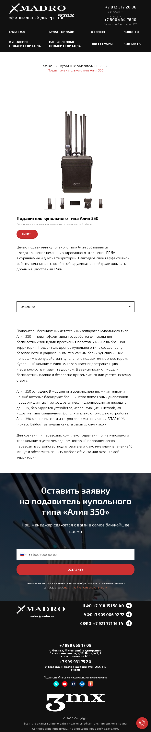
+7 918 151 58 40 (108, 605)
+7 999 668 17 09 (75, 645)
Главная (46, 66)
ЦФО (87, 605)
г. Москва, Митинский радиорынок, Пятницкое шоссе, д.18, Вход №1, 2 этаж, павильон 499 (75, 653)
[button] (27, 234)
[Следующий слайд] (125, 152)
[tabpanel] (75, 398)
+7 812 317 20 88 (120, 7)
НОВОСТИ (131, 32)
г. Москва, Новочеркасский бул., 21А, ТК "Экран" (75, 668)
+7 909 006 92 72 (108, 614)
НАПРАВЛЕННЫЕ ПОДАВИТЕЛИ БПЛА (65, 44)
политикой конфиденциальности (85, 587)
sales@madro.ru (42, 616)
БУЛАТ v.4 (17, 32)
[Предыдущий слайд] (26, 152)
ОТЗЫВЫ (98, 32)
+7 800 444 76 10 (120, 19)
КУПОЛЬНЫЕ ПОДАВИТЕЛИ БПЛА (25, 44)
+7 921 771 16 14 (108, 623)
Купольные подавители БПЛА (81, 66)
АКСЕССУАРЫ (102, 44)
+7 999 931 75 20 (75, 661)
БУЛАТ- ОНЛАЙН (61, 32)
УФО (88, 614)
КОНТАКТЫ (132, 44)
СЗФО (85, 623)
